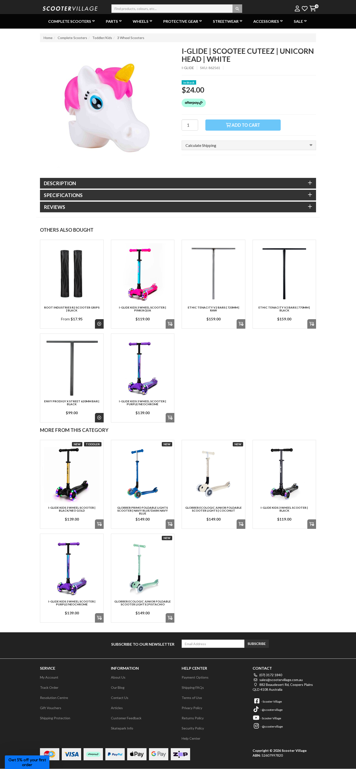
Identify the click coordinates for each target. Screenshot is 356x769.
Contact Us (119, 698)
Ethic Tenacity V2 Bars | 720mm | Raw (213, 309)
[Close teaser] (50, 754)
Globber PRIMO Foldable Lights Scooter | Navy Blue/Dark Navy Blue (142, 510)
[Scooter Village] (70, 8)
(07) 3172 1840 (270, 675)
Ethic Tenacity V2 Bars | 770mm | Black (284, 309)
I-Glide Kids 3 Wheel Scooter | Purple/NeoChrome (142, 402)
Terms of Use (192, 698)
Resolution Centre (54, 698)
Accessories (266, 21)
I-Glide (188, 68)
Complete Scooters (69, 21)
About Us (118, 677)
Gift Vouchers (50, 708)
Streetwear (226, 21)
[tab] (178, 183)
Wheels (140, 21)
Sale (298, 21)
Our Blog (117, 687)
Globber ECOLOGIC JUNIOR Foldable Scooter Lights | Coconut (213, 509)
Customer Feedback (126, 718)
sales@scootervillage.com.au (281, 680)
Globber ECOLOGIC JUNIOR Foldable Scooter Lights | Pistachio (142, 603)
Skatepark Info (122, 728)
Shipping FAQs (193, 687)
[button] (249, 145)
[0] (313, 9)
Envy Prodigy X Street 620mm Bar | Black (71, 402)
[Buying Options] (99, 324)
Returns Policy (193, 718)
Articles (117, 708)
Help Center (191, 738)
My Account (49, 677)
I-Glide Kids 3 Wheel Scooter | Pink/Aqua (142, 309)
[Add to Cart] (170, 324)
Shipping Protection (55, 718)
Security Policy (193, 728)
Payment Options (195, 677)
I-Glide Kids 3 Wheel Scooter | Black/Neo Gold (71, 509)
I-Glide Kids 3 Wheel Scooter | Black (284, 509)
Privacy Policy (192, 708)
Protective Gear (180, 21)
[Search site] (237, 8)
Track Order (49, 687)
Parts (112, 21)
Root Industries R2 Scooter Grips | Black (72, 309)
